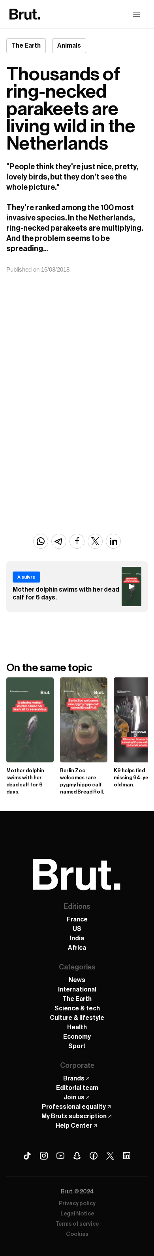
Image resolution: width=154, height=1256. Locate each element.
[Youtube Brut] (60, 1156)
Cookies (77, 1234)
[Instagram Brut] (44, 1156)
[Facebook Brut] (93, 1156)
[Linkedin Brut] (127, 1156)
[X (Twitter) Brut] (110, 1156)
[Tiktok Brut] (27, 1156)
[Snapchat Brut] (77, 1156)
